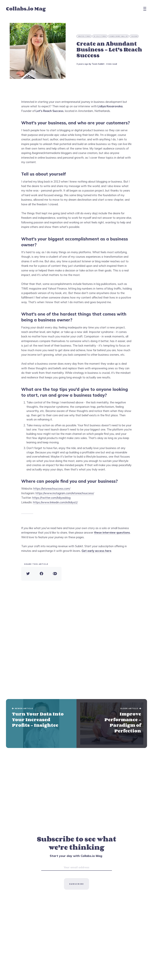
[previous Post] (111, 723)
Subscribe (76, 884)
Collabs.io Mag (26, 8)
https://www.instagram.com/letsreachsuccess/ (65, 493)
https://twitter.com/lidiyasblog (51, 497)
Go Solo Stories (100, 36)
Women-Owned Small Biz (118, 36)
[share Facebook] (41, 574)
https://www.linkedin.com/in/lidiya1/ (55, 502)
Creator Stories (84, 36)
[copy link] (55, 574)
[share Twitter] (28, 574)
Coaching (134, 36)
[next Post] (41, 723)
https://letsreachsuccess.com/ (51, 488)
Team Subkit (98, 64)
